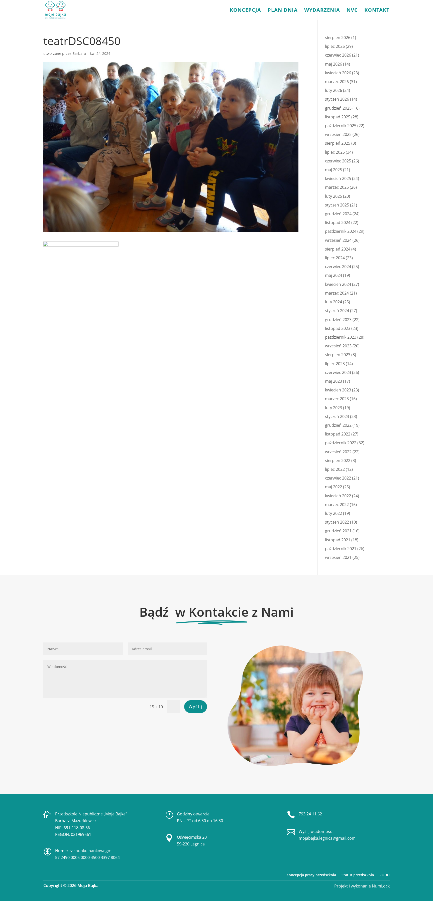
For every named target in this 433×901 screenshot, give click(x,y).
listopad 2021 (337, 540)
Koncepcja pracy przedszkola (311, 874)
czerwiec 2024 (338, 266)
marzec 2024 (337, 293)
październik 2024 (340, 231)
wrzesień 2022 (338, 452)
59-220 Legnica (191, 844)
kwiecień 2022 (338, 496)
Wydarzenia (322, 10)
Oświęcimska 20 (192, 837)
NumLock (380, 886)
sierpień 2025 (337, 143)
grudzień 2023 (338, 319)
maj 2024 (333, 275)
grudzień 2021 (338, 531)
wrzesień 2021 (338, 557)
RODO (384, 874)
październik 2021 (340, 548)
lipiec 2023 (335, 363)
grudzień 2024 (338, 213)
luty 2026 (333, 90)
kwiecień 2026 (338, 73)
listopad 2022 (337, 434)
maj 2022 (333, 487)
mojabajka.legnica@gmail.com (327, 838)
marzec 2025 (337, 187)
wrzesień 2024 (338, 240)
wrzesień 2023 (338, 346)
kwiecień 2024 (338, 284)
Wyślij (195, 706)
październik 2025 (340, 125)
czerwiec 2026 (338, 55)
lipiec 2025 (335, 152)
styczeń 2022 (337, 522)
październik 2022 (340, 442)
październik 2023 (340, 337)
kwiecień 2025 (338, 178)
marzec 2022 (337, 504)
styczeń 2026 (337, 99)
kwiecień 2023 (338, 390)
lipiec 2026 (335, 46)
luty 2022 (333, 513)
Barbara (79, 53)
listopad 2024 (337, 222)
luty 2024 (333, 302)
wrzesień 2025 (338, 134)
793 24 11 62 (310, 814)
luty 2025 (333, 196)
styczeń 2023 (337, 416)
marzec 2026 (337, 81)
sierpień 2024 (337, 249)
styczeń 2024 (337, 310)
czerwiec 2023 (338, 372)
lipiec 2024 (335, 258)
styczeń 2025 (337, 205)
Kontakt (377, 10)
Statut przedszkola (358, 874)
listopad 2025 (337, 117)
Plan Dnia (283, 10)
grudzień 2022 (338, 425)
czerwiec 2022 (338, 478)
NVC (352, 10)
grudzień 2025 (338, 108)
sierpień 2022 (337, 460)
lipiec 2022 (335, 469)
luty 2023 (333, 407)
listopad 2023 (337, 328)
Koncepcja (245, 10)
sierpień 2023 (337, 354)
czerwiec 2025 (338, 161)
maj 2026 (333, 64)
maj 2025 (333, 169)
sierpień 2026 (337, 37)
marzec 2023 (337, 398)
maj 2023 (333, 381)
